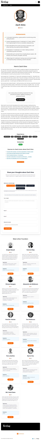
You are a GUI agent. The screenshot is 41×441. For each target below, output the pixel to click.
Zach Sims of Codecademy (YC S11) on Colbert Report (17, 158)
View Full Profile (21, 161)
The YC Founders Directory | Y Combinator (15, 155)
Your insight (6, 198)
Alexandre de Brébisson (30, 284)
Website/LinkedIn (7, 222)
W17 (31, 358)
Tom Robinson (30, 319)
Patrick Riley (31, 250)
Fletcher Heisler (10, 319)
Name (5, 210)
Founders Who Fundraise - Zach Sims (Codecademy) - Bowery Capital (20, 151)
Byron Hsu (30, 356)
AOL (12, 136)
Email (5, 216)
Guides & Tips (5, 5)
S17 (10, 286)
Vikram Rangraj (10, 284)
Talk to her (21, 99)
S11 (22, 27)
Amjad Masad (10, 250)
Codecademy (24, 136)
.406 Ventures (7, 136)
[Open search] (36, 2)
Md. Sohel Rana (10, 392)
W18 (11, 252)
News (11, 5)
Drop (30, 136)
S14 (10, 358)
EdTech (20, 144)
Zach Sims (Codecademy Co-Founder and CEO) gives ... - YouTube (19, 156)
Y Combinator (20, 138)
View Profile (11, 274)
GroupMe (35, 136)
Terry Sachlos (10, 356)
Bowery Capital (17, 136)
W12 (31, 252)
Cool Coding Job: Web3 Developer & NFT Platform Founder (18, 153)
